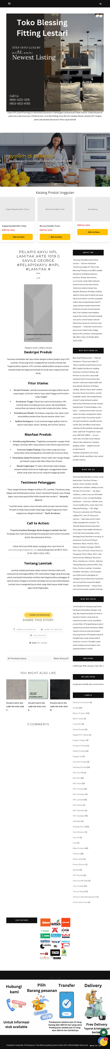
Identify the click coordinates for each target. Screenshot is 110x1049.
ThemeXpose (29, 1045)
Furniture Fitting (80, 745)
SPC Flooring (78, 875)
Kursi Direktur (79, 832)
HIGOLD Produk (80, 762)
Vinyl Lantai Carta (80, 902)
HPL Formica (78, 789)
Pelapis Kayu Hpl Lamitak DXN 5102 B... (37, 706)
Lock (75, 843)
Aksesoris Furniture (81, 702)
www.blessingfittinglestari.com (22, 549)
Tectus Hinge (78, 891)
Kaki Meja (77, 821)
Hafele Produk (79, 751)
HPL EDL (76, 778)
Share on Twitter (53, 629)
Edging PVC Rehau (81, 735)
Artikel (75, 708)
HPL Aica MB (78, 772)
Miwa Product (79, 848)
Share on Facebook (26, 629)
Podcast (76, 853)
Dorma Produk (79, 729)
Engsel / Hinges (79, 740)
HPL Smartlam (79, 810)
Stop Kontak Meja (80, 880)
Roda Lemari (78, 859)
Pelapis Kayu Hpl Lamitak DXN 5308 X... (15, 706)
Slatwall (76, 870)
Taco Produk (78, 886)
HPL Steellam (78, 816)
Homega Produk (79, 767)
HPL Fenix (77, 783)
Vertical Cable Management (84, 897)
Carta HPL (77, 724)
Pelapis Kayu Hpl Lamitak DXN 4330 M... (59, 706)
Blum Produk (78, 718)
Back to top (96, 1046)
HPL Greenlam (79, 794)
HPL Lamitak (42, 643)
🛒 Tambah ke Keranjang (38, 615)
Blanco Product (79, 713)
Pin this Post (40, 635)
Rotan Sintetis (79, 864)
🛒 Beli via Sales (17, 237)
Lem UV (76, 837)
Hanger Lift (77, 756)
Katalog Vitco (78, 826)
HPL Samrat (78, 805)
